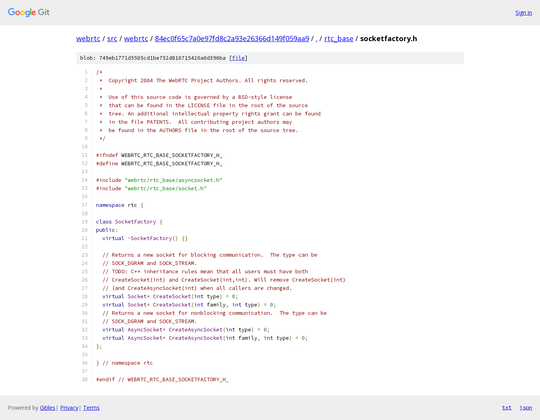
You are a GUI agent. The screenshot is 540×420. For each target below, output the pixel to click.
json (525, 407)
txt (507, 407)
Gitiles (47, 407)
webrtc (88, 38)
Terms (91, 407)
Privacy (69, 407)
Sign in (523, 12)
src (112, 38)
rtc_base (338, 38)
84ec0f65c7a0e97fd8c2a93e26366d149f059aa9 (232, 38)
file (238, 58)
